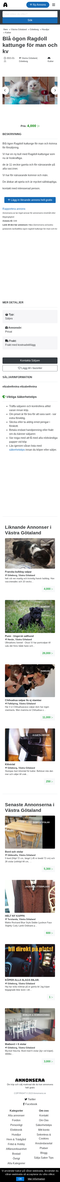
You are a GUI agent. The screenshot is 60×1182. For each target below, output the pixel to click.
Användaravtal (43, 1143)
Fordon (16, 1120)
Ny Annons (39, 4)
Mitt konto (44, 1129)
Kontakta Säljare (30, 360)
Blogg (43, 1152)
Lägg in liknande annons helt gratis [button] (31, 200)
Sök (30, 20)
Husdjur (16, 1134)
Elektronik (16, 1129)
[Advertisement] (30, 263)
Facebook (31, 1104)
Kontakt (43, 1115)
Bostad (16, 1153)
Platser (44, 1148)
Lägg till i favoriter (31, 368)
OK (20, 1179)
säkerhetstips (17, 449)
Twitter (31, 1099)
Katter (51, 61)
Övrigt (16, 1158)
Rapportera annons (13, 208)
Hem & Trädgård (16, 1139)
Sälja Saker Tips (44, 1157)
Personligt (16, 1125)
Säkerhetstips (44, 1125)
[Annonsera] (5, 4)
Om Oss (43, 1120)
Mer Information (36, 1178)
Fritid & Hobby (16, 1144)
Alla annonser (16, 1115)
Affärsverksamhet (16, 1149)
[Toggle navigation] (53, 4)
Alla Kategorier (16, 1163)
